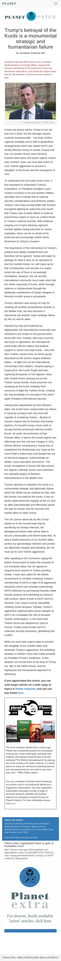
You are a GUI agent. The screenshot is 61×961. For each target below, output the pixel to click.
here (20, 693)
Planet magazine (26, 688)
